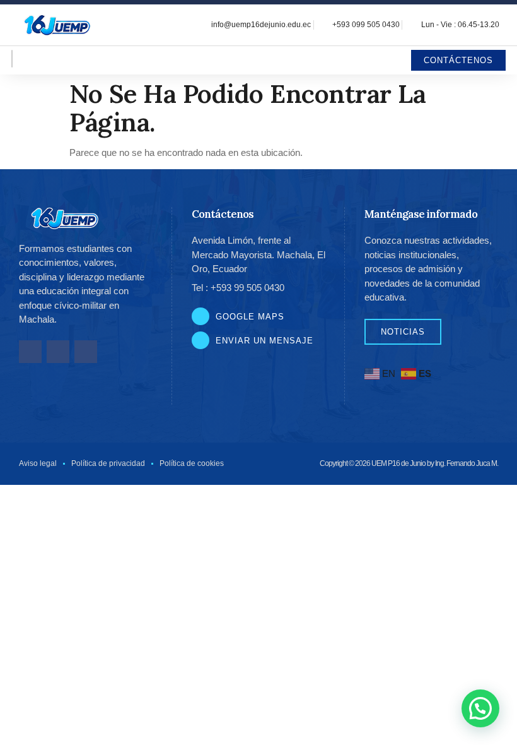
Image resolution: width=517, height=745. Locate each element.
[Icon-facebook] (30, 351)
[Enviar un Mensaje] (200, 340)
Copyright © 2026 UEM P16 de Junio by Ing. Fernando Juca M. (409, 463)
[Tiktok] (85, 351)
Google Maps (250, 316)
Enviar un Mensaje (264, 340)
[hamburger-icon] (12, 59)
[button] (480, 708)
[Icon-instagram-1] (58, 351)
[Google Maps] (200, 316)
